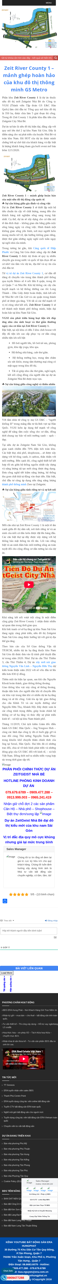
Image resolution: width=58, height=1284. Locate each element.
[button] (49, 3)
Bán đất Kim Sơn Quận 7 (15, 1209)
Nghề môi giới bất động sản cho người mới (23, 1112)
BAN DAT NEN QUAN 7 (15, 1198)
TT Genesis (9, 1085)
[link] (29, 173)
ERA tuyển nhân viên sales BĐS (19, 1090)
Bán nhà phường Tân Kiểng (16, 1159)
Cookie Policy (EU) (12, 1181)
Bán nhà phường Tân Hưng (16, 1154)
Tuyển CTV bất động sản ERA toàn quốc (22, 1106)
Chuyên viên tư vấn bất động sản (19, 1126)
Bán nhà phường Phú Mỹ (15, 1143)
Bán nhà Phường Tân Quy (16, 1176)
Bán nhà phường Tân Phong (17, 1165)
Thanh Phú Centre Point (15, 1096)
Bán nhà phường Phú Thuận (17, 1149)
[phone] (3, 1278)
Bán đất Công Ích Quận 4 (15, 1204)
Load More (6, 973)
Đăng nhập (52, 920)
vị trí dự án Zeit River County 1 (24, 273)
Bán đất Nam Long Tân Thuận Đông (20, 1225)
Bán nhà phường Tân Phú (16, 1170)
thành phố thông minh (14, 484)
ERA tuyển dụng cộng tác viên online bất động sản (27, 1101)
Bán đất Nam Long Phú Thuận (18, 1220)
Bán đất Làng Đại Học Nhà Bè (17, 1215)
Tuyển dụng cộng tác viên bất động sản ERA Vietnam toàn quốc (30, 1119)
